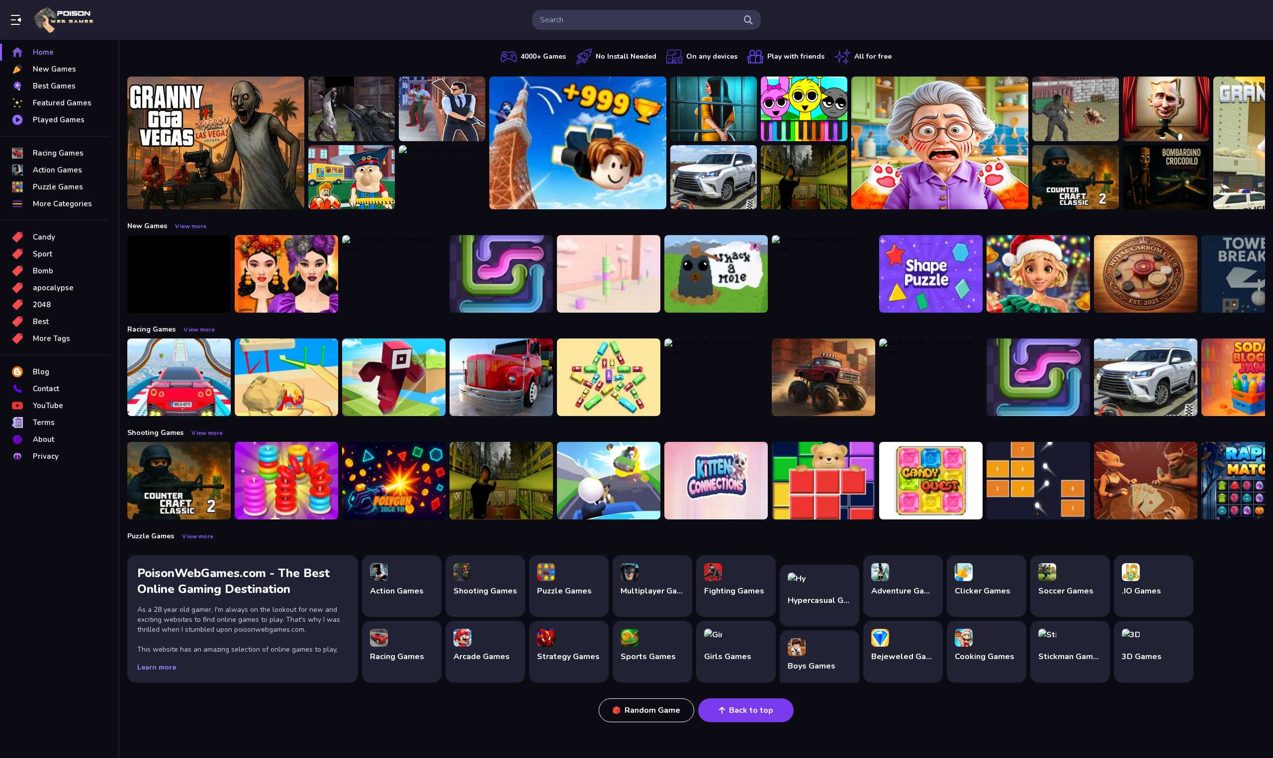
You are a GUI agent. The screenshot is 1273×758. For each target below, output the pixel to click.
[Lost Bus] (804, 177)
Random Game (652, 710)
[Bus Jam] (608, 377)
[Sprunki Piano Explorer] (804, 109)
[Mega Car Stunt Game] (179, 377)
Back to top (751, 710)
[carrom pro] (1145, 274)
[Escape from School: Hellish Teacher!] (351, 177)
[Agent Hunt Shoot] (442, 109)
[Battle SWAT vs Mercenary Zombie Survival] (351, 109)
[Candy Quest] (931, 480)
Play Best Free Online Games (63, 20)
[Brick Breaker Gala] (1038, 480)
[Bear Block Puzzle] (823, 480)
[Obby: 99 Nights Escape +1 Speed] (179, 274)
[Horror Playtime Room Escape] (713, 109)
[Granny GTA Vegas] (215, 143)
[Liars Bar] (1145, 480)
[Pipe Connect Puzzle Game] (501, 274)
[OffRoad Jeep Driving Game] (716, 377)
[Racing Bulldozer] (286, 377)
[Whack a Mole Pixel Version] (716, 274)
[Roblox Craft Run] (394, 377)
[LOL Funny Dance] (1166, 109)
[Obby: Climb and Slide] (442, 177)
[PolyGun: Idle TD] (394, 480)
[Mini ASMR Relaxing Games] (823, 274)
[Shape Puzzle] (931, 274)
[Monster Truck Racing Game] (823, 377)
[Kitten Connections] (716, 480)
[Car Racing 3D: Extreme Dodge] (394, 274)
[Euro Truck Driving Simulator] (501, 377)
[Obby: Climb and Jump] (577, 143)
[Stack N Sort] (286, 480)
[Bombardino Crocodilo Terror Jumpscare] (1166, 177)
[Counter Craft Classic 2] (1075, 177)
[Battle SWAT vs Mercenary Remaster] (1075, 109)
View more (190, 226)
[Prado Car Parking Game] (713, 177)
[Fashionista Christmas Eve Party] (1038, 274)
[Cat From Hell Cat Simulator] (939, 143)
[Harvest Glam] (286, 274)
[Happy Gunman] (608, 480)
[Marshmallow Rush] (608, 274)
